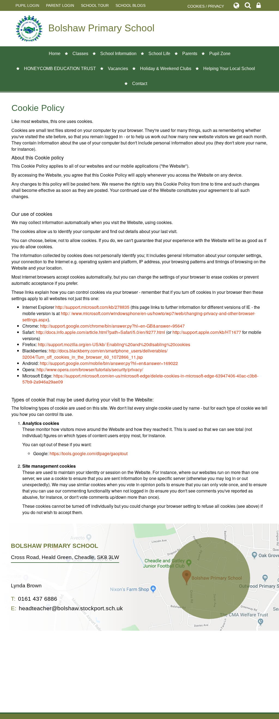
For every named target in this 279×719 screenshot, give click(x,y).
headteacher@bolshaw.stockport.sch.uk (71, 608)
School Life (159, 53)
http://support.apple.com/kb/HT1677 (206, 332)
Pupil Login (27, 5)
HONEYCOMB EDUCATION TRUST (60, 68)
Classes (80, 53)
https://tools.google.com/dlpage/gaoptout (89, 453)
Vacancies (118, 68)
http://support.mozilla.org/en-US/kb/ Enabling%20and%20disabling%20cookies (114, 344)
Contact (139, 83)
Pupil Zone (220, 53)
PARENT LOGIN (60, 5)
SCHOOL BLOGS (130, 5)
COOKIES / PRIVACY (205, 6)
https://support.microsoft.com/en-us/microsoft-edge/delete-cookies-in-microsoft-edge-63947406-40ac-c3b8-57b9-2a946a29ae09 (140, 379)
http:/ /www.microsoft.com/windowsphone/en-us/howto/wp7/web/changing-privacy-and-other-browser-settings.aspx (138, 316)
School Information (118, 53)
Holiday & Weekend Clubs (165, 68)
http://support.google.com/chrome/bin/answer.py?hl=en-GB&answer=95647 (112, 326)
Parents (189, 53)
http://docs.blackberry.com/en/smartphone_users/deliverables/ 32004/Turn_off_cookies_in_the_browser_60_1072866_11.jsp (95, 354)
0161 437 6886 (37, 599)
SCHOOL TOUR (95, 5)
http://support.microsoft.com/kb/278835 (92, 307)
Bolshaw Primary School (101, 28)
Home (54, 53)
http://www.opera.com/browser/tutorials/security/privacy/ (90, 369)
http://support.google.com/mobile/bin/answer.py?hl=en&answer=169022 (109, 363)
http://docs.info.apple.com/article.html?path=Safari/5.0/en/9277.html (100, 332)
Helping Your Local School (229, 68)
